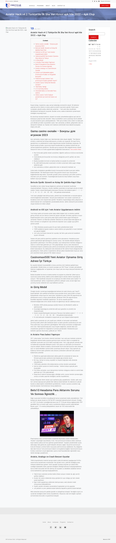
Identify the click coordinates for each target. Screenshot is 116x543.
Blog (53, 5)
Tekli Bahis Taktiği (40, 87)
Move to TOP (106, 539)
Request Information (105, 1)
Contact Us (61, 5)
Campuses (55, 522)
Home (44, 522)
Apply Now (105, 5)
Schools (32, 5)
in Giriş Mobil (39, 60)
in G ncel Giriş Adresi (41, 89)
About (48, 5)
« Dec (90, 64)
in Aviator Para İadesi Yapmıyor (45, 62)
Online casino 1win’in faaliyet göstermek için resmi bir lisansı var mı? (46, 97)
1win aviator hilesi (75, 149)
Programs (40, 5)
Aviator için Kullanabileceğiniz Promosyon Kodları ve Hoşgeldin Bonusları (45, 74)
